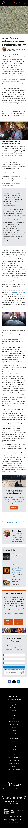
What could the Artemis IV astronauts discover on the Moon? (17, 558)
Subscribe (14, 667)
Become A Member (14, 747)
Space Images (14, 724)
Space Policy (14, 708)
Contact (14, 750)
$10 (18, 620)
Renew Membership (14, 758)
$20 (9, 624)
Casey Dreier (17, 531)
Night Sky (14, 705)
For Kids (14, 711)
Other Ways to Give (14, 769)
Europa (14, 521)
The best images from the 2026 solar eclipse (17, 570)
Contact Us (19, 801)
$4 (9, 620)
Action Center (14, 741)
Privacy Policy (22, 669)
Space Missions (14, 702)
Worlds (15, 523)
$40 (19, 624)
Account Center (9, 801)
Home (14, 525)
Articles (19, 525)
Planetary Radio (14, 721)
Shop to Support (14, 763)
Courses (14, 730)
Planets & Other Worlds (14, 699)
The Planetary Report (14, 733)
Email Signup (14, 744)
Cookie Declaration (14, 822)
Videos (14, 727)
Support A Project (14, 760)
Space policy (19, 521)
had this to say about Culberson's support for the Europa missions (14, 183)
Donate (14, 508)
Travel (14, 766)
